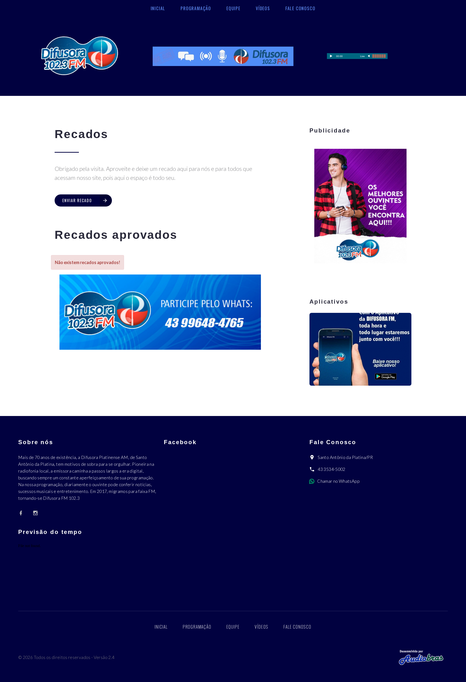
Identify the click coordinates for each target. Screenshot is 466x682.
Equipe (233, 8)
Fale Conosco (300, 8)
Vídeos (263, 8)
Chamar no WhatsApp (338, 481)
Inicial (158, 8)
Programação (196, 8)
